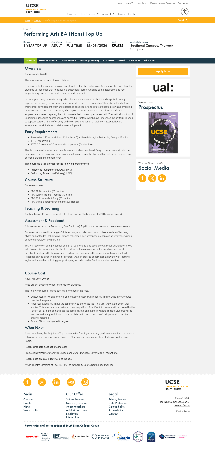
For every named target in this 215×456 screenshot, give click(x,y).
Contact (113, 414)
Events (131, 14)
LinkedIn (162, 178)
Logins (128, 2)
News (121, 14)
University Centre (76, 403)
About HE (107, 14)
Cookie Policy (117, 406)
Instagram (85, 382)
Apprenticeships (75, 406)
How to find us (182, 405)
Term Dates (141, 2)
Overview (30, 60)
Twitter (152, 178)
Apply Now (163, 71)
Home (119, 2)
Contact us (183, 2)
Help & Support (88, 14)
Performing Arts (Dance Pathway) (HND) (51, 169)
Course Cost (134, 60)
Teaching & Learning (89, 60)
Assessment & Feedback (114, 60)
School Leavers (75, 399)
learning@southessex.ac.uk (175, 401)
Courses (71, 14)
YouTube (71, 382)
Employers (72, 414)
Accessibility (116, 410)
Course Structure (68, 60)
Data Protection (118, 403)
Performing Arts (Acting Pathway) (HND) (51, 173)
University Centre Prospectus (162, 2)
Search (182, 20)
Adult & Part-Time (76, 410)
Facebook (142, 178)
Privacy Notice (117, 399)
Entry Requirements (48, 60)
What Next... (150, 60)
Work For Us (30, 410)
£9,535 (118, 45)
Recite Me (184, 11)
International (73, 417)
